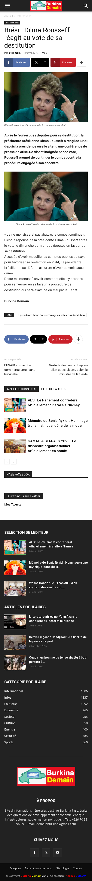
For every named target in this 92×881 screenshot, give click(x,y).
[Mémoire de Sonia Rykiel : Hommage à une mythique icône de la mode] (15, 425)
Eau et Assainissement (38, 868)
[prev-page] (7, 461)
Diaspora (15, 868)
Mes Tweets (12, 504)
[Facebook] (34, 852)
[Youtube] (57, 852)
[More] (81, 62)
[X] (46, 852)
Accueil (8, 16)
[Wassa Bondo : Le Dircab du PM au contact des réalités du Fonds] (15, 588)
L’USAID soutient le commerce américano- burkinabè (20, 369)
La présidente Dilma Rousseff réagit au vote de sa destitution (51, 315)
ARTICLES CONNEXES (21, 389)
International (24, 16)
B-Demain (15, 52)
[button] (7, 5)
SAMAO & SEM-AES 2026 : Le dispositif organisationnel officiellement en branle (52, 446)
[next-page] (13, 461)
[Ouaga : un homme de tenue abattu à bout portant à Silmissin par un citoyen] (15, 662)
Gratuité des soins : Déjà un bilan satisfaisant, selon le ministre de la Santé (68, 369)
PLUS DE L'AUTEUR (54, 389)
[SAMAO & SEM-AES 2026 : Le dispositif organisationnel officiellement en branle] (15, 446)
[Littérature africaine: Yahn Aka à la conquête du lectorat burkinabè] (15, 622)
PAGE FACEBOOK (18, 474)
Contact (77, 868)
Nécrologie (62, 868)
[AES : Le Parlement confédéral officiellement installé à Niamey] (15, 405)
